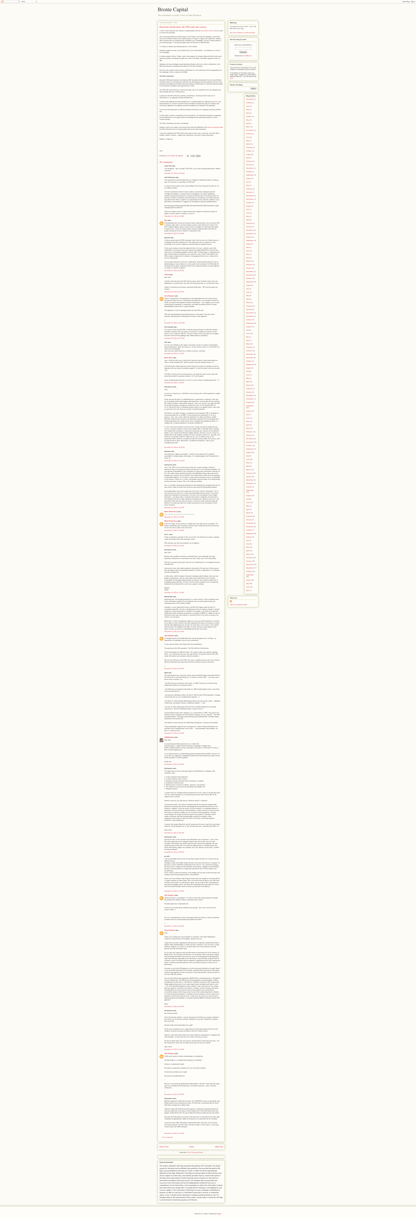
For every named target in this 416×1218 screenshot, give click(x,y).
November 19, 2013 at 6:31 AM (174, 546)
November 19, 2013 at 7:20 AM (174, 592)
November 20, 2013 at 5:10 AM (174, 764)
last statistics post (206, 31)
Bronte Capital (173, 9)
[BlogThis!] (193, 156)
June (247, 106)
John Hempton (169, 296)
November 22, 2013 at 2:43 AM (174, 1006)
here (215, 101)
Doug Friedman (169, 930)
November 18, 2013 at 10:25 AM (174, 323)
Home (191, 1147)
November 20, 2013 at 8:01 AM (174, 833)
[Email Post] (187, 156)
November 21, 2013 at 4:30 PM (174, 926)
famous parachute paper (215, 127)
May (247, 109)
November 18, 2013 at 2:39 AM (174, 233)
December (249, 130)
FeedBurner (248, 56)
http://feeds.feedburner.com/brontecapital (242, 33)
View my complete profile (238, 604)
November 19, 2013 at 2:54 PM (174, 668)
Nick (165, 220)
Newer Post (163, 1147)
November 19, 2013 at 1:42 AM (174, 507)
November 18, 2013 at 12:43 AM (174, 173)
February (249, 147)
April (247, 113)
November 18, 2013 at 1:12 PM (174, 353)
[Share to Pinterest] (200, 156)
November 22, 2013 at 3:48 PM (174, 1094)
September (250, 175)
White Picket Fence (170, 511)
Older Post (219, 1147)
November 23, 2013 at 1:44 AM (174, 1133)
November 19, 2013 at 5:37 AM (174, 517)
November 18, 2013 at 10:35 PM (174, 447)
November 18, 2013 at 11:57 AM (174, 338)
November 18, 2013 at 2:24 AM (174, 216)
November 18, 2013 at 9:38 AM (174, 292)
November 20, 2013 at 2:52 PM (174, 891)
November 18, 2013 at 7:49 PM (174, 383)
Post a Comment (167, 1137)
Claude (166, 274)
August (248, 154)
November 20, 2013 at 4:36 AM (174, 733)
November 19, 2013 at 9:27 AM (174, 631)
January (249, 165)
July (247, 182)
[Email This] (191, 156)
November (249, 99)
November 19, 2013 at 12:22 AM (174, 461)
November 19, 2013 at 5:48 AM (174, 530)
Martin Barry (168, 357)
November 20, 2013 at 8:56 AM (174, 852)
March (248, 127)
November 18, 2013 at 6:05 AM (174, 270)
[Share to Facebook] (198, 156)
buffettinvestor (169, 737)
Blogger (218, 1214)
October (249, 103)
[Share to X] (195, 156)
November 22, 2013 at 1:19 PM (174, 1049)
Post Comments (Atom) (195, 1152)
